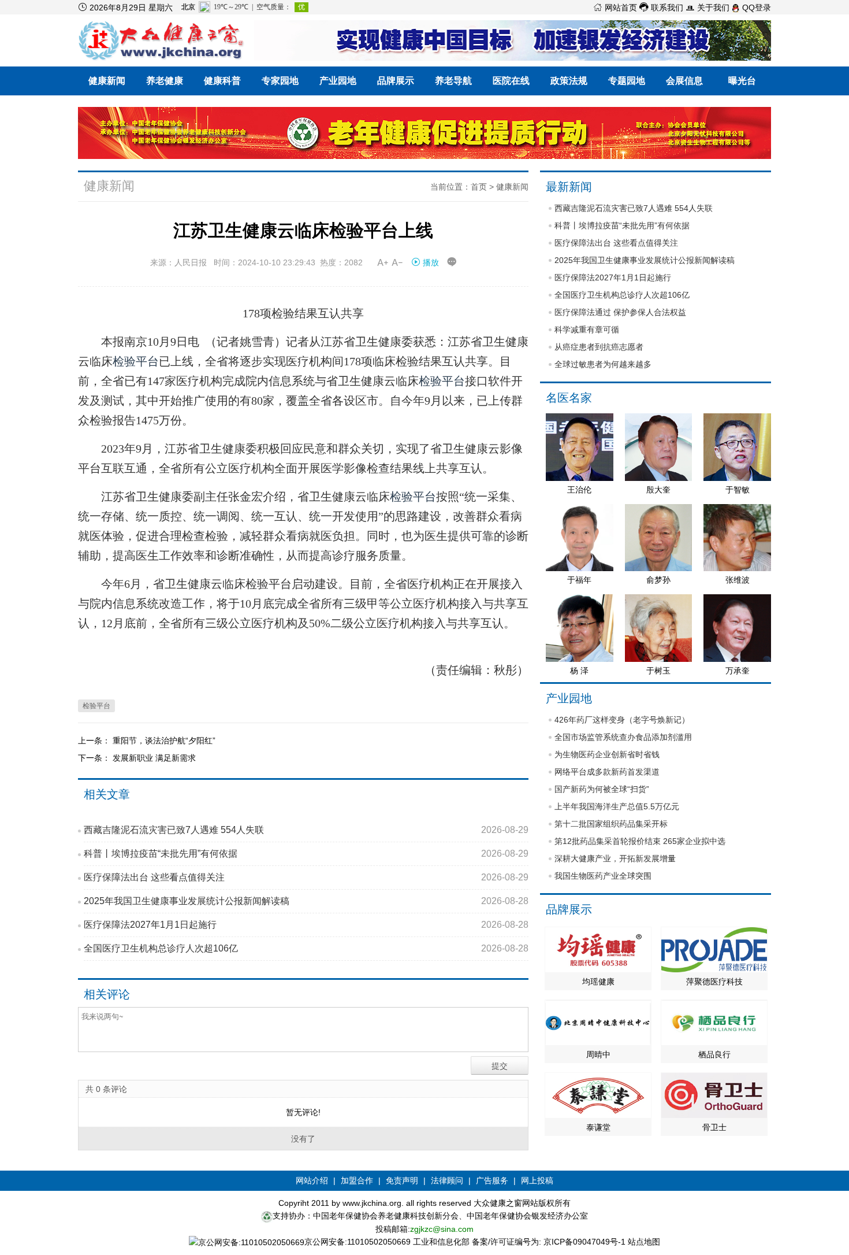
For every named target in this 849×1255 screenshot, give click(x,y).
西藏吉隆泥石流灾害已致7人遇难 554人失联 (306, 830)
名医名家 (569, 397)
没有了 (303, 1138)
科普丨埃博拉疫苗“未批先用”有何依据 (306, 853)
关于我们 (707, 7)
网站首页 (615, 7)
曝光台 (742, 81)
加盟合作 (357, 1180)
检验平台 (136, 361)
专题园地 (626, 81)
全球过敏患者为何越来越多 (602, 364)
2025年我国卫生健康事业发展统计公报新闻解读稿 (306, 901)
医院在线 (511, 81)
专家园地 (280, 81)
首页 (479, 186)
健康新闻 (106, 81)
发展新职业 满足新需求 (154, 757)
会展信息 (684, 81)
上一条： (95, 740)
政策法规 (568, 81)
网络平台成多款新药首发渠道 (607, 771)
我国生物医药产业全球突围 (602, 875)
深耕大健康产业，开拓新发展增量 (615, 858)
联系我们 (661, 7)
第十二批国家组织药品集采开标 (611, 823)
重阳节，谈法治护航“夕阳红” (164, 740)
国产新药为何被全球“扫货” (601, 789)
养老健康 (164, 81)
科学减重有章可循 (586, 329)
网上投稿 (537, 1180)
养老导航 (453, 81)
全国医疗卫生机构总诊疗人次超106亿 (306, 948)
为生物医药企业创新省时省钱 (607, 754)
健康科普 (222, 81)
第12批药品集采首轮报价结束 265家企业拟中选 (639, 841)
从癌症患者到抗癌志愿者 (598, 346)
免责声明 (402, 1180)
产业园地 (337, 81)
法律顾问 (447, 1180)
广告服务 (492, 1180)
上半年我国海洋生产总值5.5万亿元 (616, 806)
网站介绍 (312, 1180)
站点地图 (644, 1241)
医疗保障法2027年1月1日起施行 (306, 925)
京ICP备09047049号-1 (584, 1241)
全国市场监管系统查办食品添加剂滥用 (623, 737)
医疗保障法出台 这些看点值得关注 (306, 877)
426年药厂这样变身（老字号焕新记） (622, 719)
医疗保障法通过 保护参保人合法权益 (620, 312)
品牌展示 (395, 81)
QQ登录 (755, 7)
